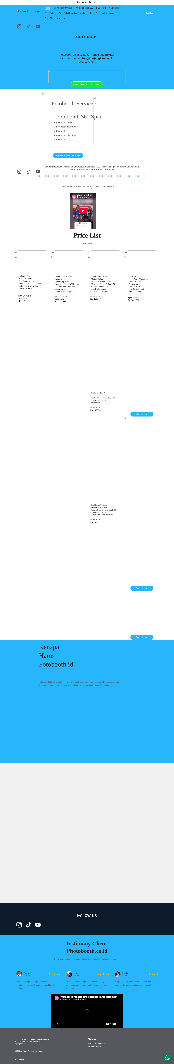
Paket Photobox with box (55, 18)
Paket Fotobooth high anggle (108, 8)
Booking (149, 13)
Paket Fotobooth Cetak (62, 8)
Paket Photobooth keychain (75, 13)
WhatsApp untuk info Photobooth (87, 85)
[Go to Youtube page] (38, 26)
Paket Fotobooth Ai (53, 13)
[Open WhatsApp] (168, 1057)
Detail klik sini (32, 320)
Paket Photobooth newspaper (102, 13)
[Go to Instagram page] (19, 26)
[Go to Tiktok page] (28, 26)
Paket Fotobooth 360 (84, 8)
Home (47, 8)
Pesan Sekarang (33, 338)
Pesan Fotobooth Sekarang (68, 155)
